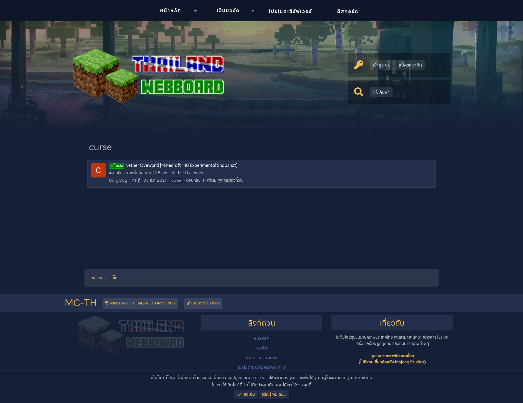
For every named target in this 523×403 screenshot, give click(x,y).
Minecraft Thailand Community (142, 303)
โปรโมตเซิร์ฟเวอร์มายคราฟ (262, 367)
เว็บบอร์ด (228, 10)
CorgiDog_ (119, 180)
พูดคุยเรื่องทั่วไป (231, 180)
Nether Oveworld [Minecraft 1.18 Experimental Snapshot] (173, 165)
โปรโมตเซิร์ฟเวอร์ (290, 11)
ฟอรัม (261, 348)
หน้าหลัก (170, 10)
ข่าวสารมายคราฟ (261, 357)
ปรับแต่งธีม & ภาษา (205, 303)
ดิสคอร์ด (347, 11)
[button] (195, 11)
